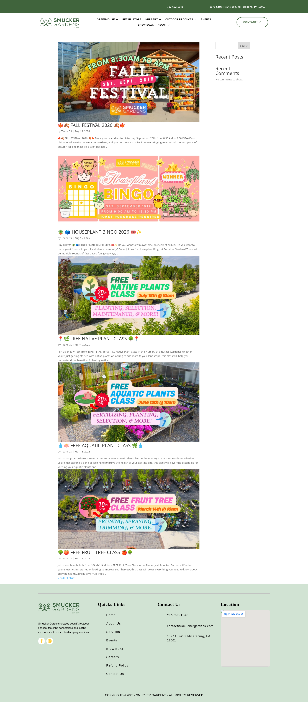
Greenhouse (106, 19)
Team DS (66, 131)
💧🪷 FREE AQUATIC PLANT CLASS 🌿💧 (100, 445)
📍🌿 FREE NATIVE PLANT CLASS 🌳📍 (98, 338)
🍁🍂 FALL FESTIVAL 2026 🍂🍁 (91, 125)
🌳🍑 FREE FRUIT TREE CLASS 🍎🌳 (95, 552)
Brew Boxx (146, 25)
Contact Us (252, 22)
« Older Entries (67, 578)
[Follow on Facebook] (41, 641)
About (162, 25)
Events (206, 19)
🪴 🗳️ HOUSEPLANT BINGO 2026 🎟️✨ (100, 232)
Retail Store (132, 19)
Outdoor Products (179, 19)
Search (244, 45)
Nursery (151, 19)
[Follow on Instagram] (49, 641)
